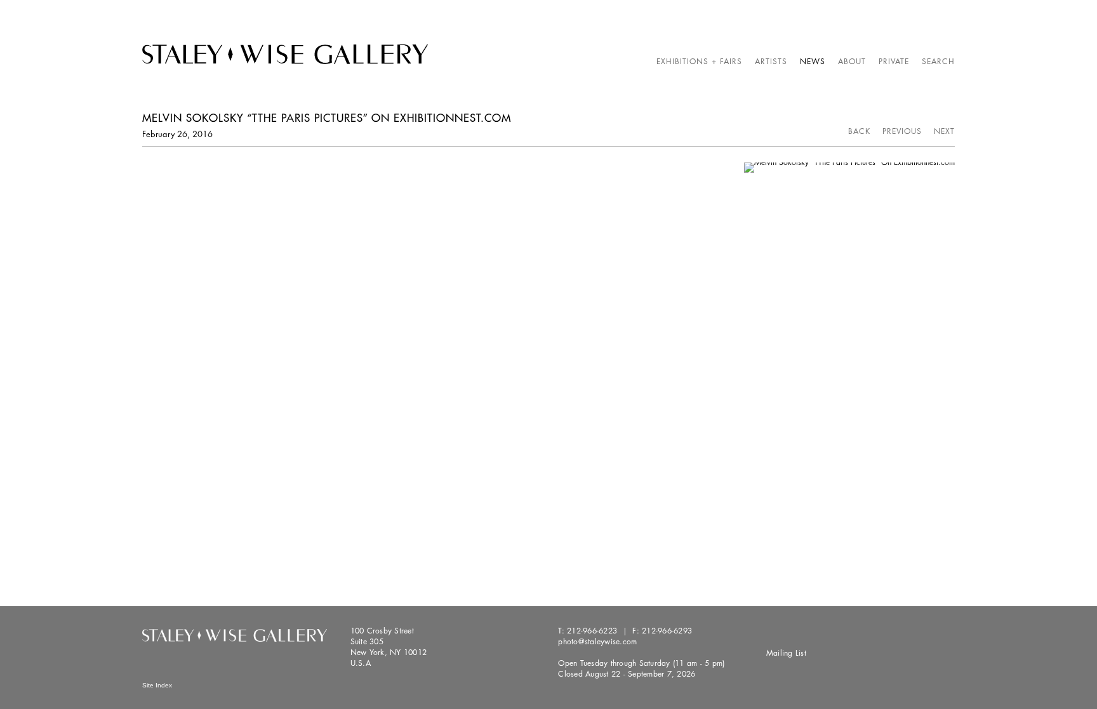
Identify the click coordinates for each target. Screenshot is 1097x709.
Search (938, 61)
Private (894, 61)
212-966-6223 (592, 630)
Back (859, 131)
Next (944, 131)
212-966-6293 (667, 630)
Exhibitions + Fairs (699, 61)
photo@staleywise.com (597, 641)
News (812, 61)
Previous (902, 131)
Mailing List (786, 652)
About (852, 61)
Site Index (157, 685)
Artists (771, 61)
